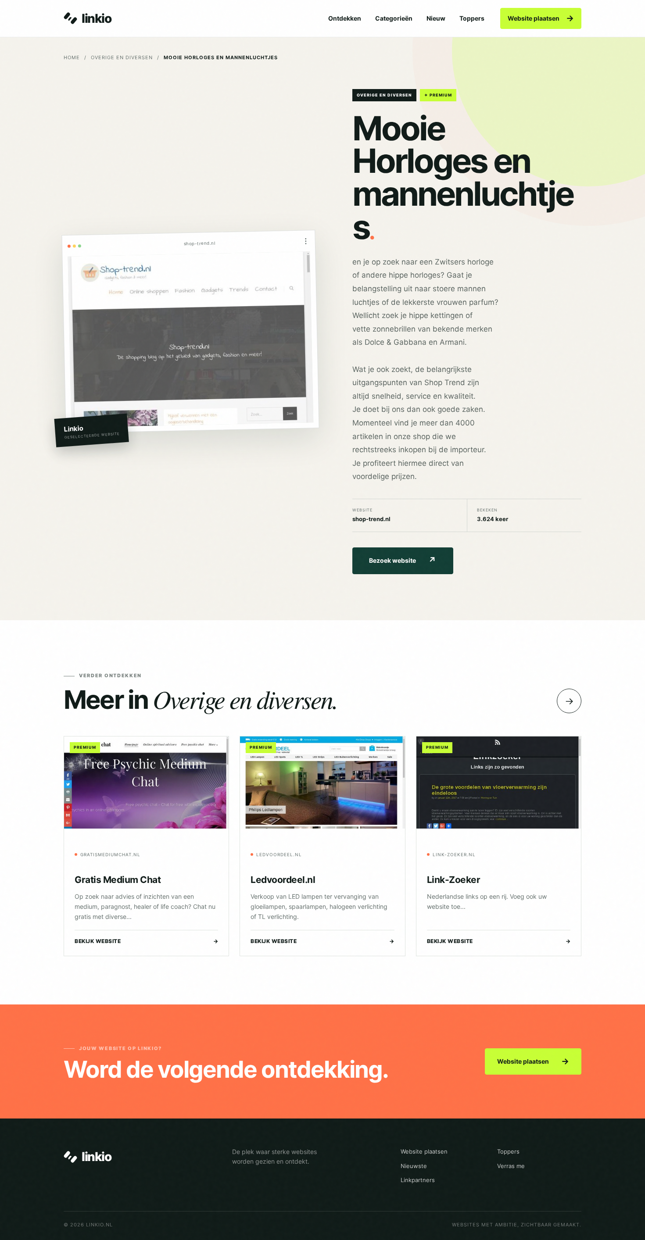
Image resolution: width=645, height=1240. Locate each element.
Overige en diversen (122, 57)
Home (72, 57)
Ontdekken (344, 18)
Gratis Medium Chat (118, 879)
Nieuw (435, 18)
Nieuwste (414, 1165)
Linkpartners (418, 1179)
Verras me (511, 1165)
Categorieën (393, 18)
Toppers (471, 18)
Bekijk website (146, 941)
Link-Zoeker (453, 879)
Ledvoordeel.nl (283, 879)
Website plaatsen (541, 18)
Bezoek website (402, 560)
